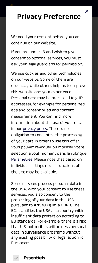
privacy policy (35, 128)
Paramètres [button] (21, 159)
